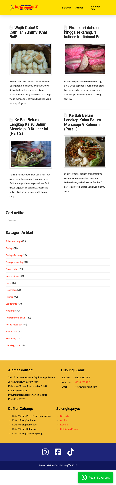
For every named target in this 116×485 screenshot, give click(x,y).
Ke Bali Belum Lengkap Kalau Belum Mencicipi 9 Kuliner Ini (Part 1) (83, 122)
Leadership (11, 303)
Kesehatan (11, 289)
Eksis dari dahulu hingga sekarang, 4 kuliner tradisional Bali (83, 32)
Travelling (11, 338)
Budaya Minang (14, 255)
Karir (8, 282)
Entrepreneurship (15, 262)
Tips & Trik (11, 331)
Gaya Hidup (12, 269)
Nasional (10, 310)
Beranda (64, 415)
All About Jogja (14, 241)
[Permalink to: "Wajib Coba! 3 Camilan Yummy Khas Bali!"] (31, 59)
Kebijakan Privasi (69, 428)
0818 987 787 (82, 382)
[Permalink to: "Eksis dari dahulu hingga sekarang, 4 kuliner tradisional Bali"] (85, 59)
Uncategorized (13, 345)
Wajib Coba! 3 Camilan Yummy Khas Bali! (29, 32)
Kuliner (9, 296)
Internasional (12, 275)
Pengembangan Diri (16, 317)
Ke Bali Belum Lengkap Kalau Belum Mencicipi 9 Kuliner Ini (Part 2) (29, 126)
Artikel (63, 420)
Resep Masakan (14, 324)
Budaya (10, 248)
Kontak (64, 424)
